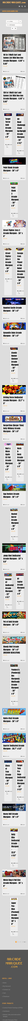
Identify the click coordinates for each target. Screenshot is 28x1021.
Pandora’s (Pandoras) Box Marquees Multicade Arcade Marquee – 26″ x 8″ (15, 681)
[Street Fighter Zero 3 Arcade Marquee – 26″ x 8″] (8, 249)
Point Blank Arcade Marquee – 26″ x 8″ (11, 169)
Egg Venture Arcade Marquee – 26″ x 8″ (11, 495)
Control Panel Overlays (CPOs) (13, 1008)
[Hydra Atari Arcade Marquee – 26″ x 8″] (14, 711)
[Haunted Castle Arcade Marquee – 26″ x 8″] (14, 301)
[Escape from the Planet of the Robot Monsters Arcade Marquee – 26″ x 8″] (20, 249)
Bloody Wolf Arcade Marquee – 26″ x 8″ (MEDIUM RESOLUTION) (11, 649)
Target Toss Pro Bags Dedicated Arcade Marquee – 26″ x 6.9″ (21, 777)
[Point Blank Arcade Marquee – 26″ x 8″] (14, 161)
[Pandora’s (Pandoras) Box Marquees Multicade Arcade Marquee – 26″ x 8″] (14, 665)
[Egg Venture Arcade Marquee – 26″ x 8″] (14, 487)
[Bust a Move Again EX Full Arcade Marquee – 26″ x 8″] (8, 444)
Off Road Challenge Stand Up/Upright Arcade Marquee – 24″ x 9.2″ (21, 131)
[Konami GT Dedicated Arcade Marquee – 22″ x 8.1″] (8, 574)
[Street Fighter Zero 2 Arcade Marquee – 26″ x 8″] (14, 223)
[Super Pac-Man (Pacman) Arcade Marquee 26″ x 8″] (14, 899)
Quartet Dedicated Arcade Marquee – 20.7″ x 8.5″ (13, 747)
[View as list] (15, 28)
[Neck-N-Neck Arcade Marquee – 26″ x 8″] (20, 444)
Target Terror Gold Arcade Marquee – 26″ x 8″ (9, 127)
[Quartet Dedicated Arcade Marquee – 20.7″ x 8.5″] (14, 738)
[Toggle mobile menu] (25, 6)
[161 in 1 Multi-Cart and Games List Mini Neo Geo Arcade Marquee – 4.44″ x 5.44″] (14, 43)
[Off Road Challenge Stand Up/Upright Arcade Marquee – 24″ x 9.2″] (20, 114)
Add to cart (6, 71)
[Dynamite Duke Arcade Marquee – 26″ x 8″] (14, 326)
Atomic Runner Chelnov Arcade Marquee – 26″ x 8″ (15, 361)
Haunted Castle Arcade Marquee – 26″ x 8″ (12, 309)
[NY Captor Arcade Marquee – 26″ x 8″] (20, 574)
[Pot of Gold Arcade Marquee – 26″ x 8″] (14, 615)
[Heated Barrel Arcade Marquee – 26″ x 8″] (14, 510)
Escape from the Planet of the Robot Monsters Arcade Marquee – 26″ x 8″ (21, 268)
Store (4, 983)
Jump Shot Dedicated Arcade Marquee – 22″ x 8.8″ (13, 558)
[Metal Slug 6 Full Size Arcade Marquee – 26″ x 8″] (14, 873)
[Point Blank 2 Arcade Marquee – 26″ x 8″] (14, 183)
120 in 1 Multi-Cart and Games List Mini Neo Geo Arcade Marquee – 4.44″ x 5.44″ (13, 97)
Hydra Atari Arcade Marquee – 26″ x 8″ (11, 720)
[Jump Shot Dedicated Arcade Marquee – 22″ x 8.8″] (14, 548)
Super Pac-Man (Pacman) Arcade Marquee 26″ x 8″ (15, 913)
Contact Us (6, 989)
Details (23, 71)
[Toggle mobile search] (22, 6)
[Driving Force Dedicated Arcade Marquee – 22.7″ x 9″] (14, 389)
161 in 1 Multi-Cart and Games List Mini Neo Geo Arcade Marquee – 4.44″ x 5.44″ (13, 59)
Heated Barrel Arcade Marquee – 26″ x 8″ (15, 521)
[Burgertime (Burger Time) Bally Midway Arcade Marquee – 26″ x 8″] (14, 418)
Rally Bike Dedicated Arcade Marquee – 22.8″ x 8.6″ (15, 845)
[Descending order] (20, 21)
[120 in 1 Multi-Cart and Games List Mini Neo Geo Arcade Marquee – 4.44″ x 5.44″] (14, 83)
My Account (7, 986)
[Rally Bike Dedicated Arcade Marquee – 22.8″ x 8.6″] (14, 830)
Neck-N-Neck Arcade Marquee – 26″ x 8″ (20, 457)
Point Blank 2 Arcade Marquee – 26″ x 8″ (15, 196)
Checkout (6, 996)
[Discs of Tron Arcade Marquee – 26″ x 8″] (8, 761)
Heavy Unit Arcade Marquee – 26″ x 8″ (11, 815)
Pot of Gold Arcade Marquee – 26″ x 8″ (11, 623)
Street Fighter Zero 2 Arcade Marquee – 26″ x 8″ (13, 233)
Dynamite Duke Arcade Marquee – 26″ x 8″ (12, 334)
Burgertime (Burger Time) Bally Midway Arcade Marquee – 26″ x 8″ (13, 428)
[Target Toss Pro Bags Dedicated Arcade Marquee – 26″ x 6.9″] (20, 761)
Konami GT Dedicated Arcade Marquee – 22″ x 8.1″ (9, 588)
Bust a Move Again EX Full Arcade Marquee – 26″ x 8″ (9, 459)
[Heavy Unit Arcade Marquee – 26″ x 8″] (14, 807)
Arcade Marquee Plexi (10, 1020)
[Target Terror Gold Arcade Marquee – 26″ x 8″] (8, 114)
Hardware (6, 1011)
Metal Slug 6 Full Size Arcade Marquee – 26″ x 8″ (13, 882)
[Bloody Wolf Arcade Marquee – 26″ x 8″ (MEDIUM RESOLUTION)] (14, 640)
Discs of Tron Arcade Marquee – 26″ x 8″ (9, 774)
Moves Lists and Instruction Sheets (12, 1015)
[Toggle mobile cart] (19, 6)
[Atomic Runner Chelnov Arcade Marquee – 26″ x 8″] (14, 349)
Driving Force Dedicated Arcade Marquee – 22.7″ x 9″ (13, 400)
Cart (4, 993)
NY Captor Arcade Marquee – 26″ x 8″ (20, 586)
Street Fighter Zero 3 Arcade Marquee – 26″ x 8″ (9, 262)
